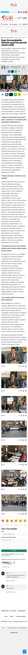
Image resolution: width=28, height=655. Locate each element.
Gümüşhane (15, 24)
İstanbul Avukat (5, 610)
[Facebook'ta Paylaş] (6, 94)
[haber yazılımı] (14, 632)
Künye (11, 12)
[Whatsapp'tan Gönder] (15, 94)
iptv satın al (13, 610)
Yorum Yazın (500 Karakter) (8, 537)
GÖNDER (14, 550)
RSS (4, 628)
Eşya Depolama (21, 610)
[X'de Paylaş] (11, 94)
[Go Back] (24, 652)
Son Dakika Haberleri (21, 616)
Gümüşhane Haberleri (7, 37)
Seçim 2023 (21, 37)
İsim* (2, 531)
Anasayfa (5, 24)
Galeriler (17, 37)
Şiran (10, 621)
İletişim (15, 12)
